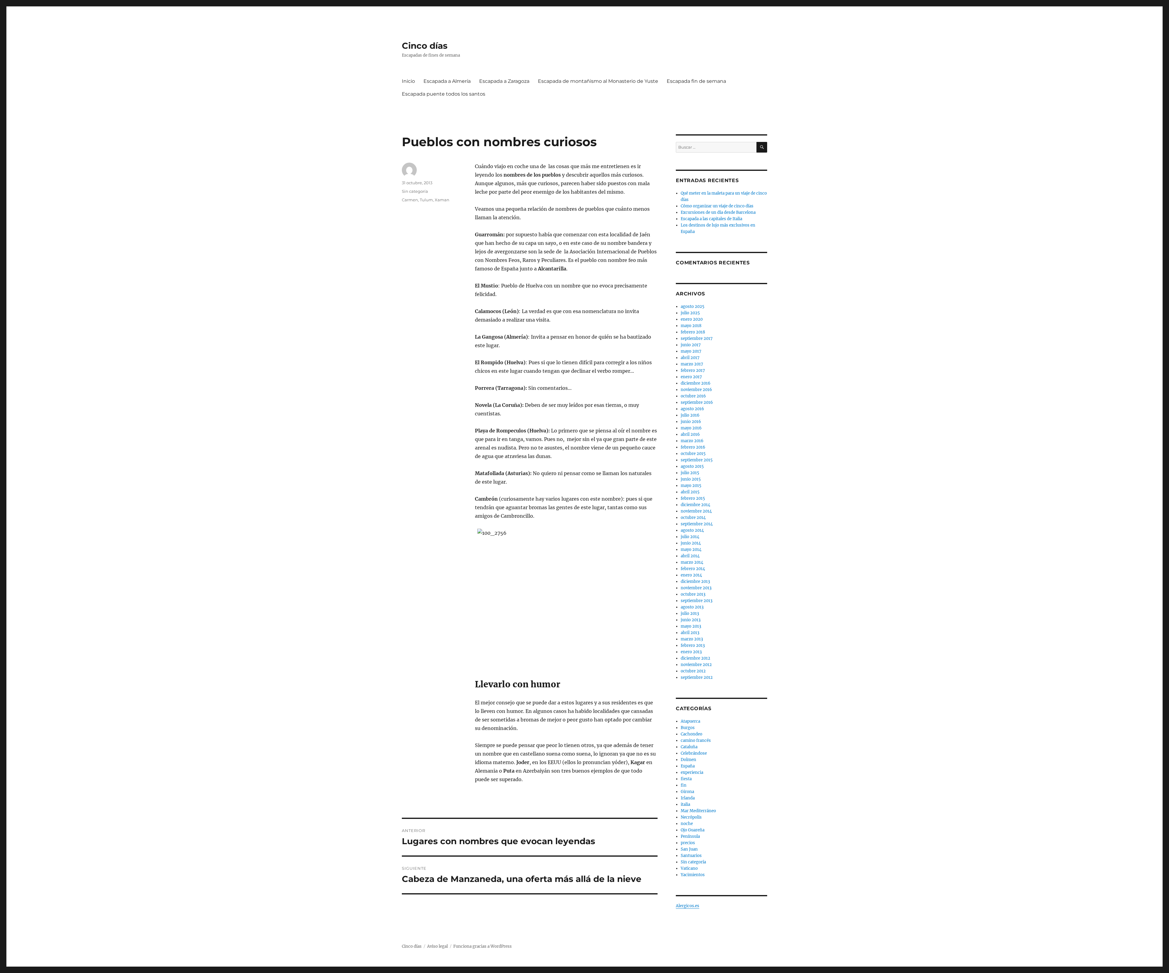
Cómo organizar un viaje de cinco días (717, 206)
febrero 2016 (693, 447)
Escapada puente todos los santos (443, 94)
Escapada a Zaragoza (504, 81)
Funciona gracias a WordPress (482, 946)
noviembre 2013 (696, 587)
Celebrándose (694, 753)
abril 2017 (690, 357)
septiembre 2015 (697, 460)
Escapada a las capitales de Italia (711, 218)
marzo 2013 (692, 639)
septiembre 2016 (697, 402)
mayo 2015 (691, 485)
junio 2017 (691, 344)
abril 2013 (690, 632)
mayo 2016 (691, 428)
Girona (687, 791)
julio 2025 (690, 313)
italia (685, 804)
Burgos (688, 727)
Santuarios (691, 855)
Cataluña (689, 746)
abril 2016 (690, 434)
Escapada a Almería (447, 81)
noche (687, 823)
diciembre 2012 (695, 658)
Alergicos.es (687, 905)
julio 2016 (690, 415)
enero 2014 (691, 575)
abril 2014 (690, 556)
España (688, 766)
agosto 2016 (692, 408)
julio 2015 (690, 472)
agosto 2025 (692, 306)
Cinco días (425, 46)
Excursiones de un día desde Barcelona (718, 212)
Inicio (408, 81)
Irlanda (688, 798)
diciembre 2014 (695, 504)
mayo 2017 (691, 351)
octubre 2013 (693, 594)
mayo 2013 (691, 626)
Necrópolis (691, 817)
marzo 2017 (692, 364)
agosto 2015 (692, 466)
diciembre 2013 (695, 581)
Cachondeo (691, 734)
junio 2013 (690, 619)
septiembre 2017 (697, 338)
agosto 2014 (692, 530)
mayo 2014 (691, 549)
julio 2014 (690, 536)
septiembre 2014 (697, 524)
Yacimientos (693, 874)
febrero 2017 (693, 370)
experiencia (692, 772)
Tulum (426, 199)
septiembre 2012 (697, 677)
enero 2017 (691, 376)
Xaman (442, 199)
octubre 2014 (693, 517)
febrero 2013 (693, 645)
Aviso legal (437, 946)
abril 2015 (690, 492)
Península (690, 836)
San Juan (689, 849)
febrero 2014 (693, 568)
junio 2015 (691, 479)
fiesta (686, 778)
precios (688, 842)
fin (683, 785)
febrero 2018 (693, 332)
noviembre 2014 (696, 511)
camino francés (696, 740)
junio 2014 (691, 543)
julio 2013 (690, 613)
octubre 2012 (693, 671)
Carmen (410, 199)
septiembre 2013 (696, 600)
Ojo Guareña (692, 830)
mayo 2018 (691, 325)
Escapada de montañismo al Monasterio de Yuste (598, 81)
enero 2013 (691, 651)
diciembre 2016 (696, 383)
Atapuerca (690, 721)
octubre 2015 (693, 453)
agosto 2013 (692, 607)
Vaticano (689, 868)
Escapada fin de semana (696, 81)
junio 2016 (691, 421)
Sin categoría (415, 191)
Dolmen (688, 759)
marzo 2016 (692, 440)
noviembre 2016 (696, 389)
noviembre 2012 (696, 664)
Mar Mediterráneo (698, 810)
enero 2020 (692, 319)
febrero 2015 (693, 498)
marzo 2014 (692, 562)
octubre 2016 (693, 396)
